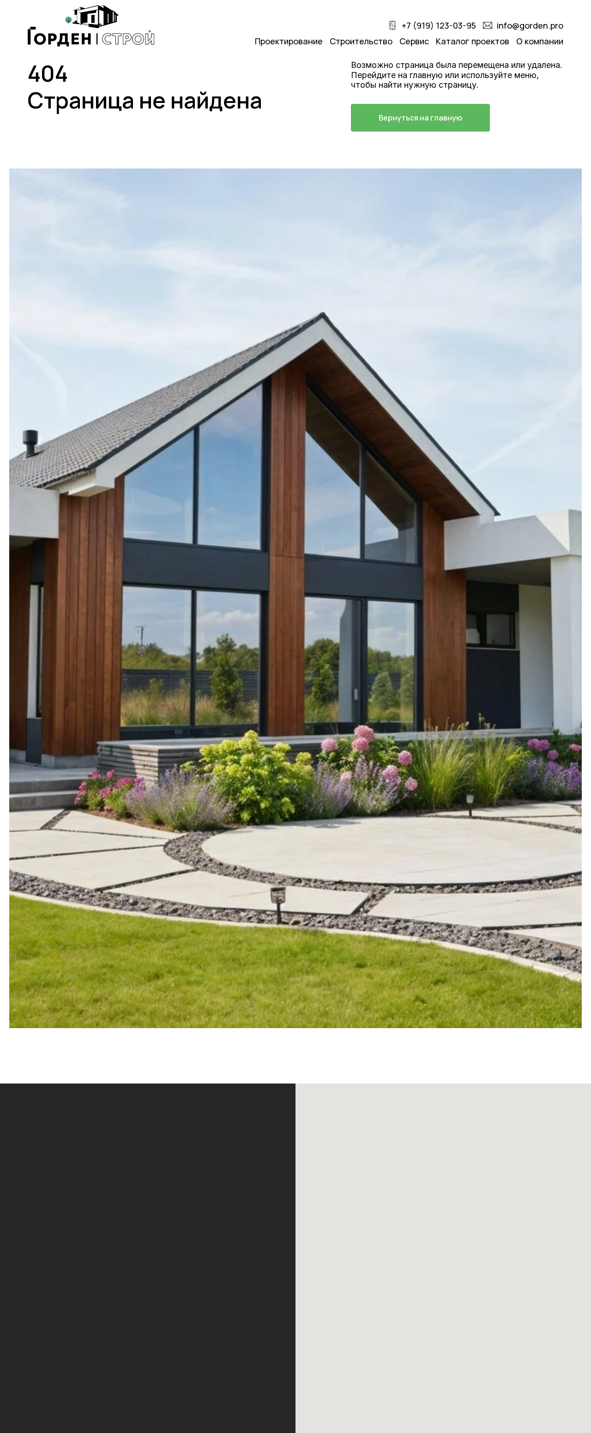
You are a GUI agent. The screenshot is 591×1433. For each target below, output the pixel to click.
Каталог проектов (472, 41)
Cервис (414, 41)
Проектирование (289, 41)
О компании (539, 41)
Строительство (361, 41)
